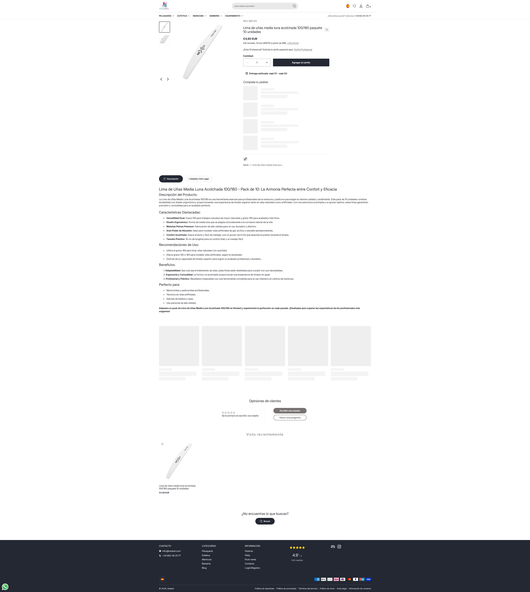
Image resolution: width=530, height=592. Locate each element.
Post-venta (250, 559)
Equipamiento (232, 16)
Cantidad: (248, 56)
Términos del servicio (308, 588)
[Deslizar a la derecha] (168, 79)
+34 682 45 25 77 (363, 16)
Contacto (249, 563)
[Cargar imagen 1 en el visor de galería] (164, 27)
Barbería (214, 16)
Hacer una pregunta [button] (289, 417)
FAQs (247, 555)
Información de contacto (360, 588)
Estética (182, 16)
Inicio (246, 165)
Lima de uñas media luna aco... (267, 165)
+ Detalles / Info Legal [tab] (198, 179)
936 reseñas (297, 560)
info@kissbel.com (171, 551)
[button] (347, 6)
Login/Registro (252, 567)
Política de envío (327, 588)
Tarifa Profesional (303, 49)
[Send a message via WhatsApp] (5, 587)
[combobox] (260, 6)
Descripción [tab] (172, 179)
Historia (249, 551)
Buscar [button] (267, 521)
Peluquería (165, 16)
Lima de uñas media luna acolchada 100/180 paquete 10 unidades (177, 487)
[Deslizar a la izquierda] (161, 79)
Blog (204, 567)
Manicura (198, 16)
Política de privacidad (286, 588)
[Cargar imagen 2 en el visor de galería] (164, 39)
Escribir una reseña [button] (290, 410)
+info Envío (293, 43)
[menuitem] (222, 551)
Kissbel (170, 588)
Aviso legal (342, 588)
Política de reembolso (264, 588)
